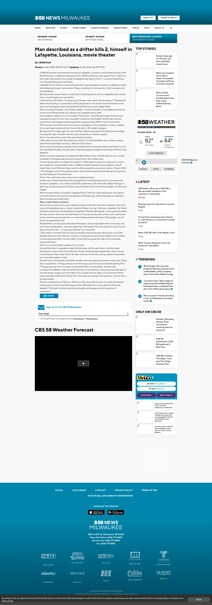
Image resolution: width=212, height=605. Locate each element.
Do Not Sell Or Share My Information (110, 496)
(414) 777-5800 (112, 540)
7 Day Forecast (156, 153)
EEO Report (106, 594)
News (38, 28)
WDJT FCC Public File (81, 594)
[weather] (141, 141)
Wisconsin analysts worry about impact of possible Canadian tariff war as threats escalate (165, 78)
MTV (147, 28)
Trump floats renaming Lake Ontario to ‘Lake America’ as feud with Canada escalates (156, 220)
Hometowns (79, 28)
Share (50, 296)
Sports (63, 28)
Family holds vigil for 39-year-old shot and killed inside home (164, 60)
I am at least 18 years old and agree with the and (69, 319)
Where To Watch (169, 18)
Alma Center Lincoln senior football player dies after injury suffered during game (165, 99)
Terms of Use (78, 319)
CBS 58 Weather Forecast (189, 161)
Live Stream (79, 490)
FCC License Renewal (95, 594)
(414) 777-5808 (115, 537)
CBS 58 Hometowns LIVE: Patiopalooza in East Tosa (164, 343)
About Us (159, 28)
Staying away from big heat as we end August (156, 205)
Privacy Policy (92, 319)
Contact (100, 490)
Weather (50, 28)
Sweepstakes (120, 28)
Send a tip (148, 18)
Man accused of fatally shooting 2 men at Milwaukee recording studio (158, 298)
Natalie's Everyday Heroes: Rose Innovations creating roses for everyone (165, 324)
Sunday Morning (100, 28)
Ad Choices (133, 594)
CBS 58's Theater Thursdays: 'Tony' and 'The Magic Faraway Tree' (164, 360)
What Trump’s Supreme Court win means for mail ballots (154, 244)
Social (59, 490)
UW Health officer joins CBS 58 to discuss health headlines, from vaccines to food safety (154, 191)
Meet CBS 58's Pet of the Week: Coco (156, 232)
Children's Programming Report (120, 594)
